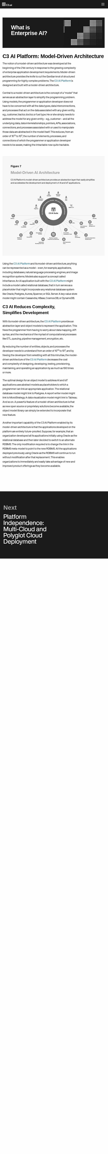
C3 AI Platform (62, 80)
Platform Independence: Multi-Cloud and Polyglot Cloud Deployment (25, 528)
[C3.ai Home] (7, 4)
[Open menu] (103, 4)
